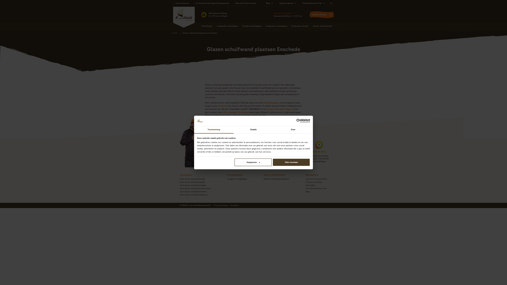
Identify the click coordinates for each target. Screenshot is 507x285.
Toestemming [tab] (214, 129)
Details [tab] (253, 129)
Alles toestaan (291, 162)
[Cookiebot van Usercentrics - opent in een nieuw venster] (298, 121)
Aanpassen (252, 162)
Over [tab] (293, 129)
